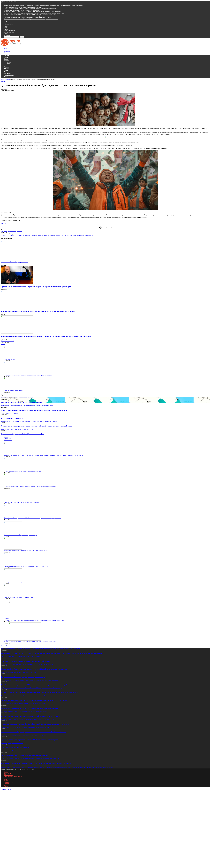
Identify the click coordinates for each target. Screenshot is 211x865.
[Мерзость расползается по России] (13, 389)
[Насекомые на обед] (13, 358)
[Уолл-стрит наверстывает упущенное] (13, 580)
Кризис (6, 68)
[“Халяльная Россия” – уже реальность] (17, 258)
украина (100, 767)
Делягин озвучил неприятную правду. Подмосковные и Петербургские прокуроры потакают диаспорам (38, 311)
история (40, 767)
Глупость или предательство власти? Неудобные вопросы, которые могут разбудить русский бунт (36, 287)
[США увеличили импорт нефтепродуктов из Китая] (13, 596)
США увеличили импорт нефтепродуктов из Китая (18, 597)
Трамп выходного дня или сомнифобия (15, 747)
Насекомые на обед (9, 359)
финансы (104, 767)
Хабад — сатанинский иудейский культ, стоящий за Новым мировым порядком (26, 16)
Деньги (6, 67)
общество (74, 767)
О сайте (6, 772)
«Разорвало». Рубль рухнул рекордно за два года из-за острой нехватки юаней (26, 550)
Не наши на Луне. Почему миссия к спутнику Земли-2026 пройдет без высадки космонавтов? (30, 8)
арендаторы (4, 231)
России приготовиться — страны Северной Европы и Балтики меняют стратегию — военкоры (31, 19)
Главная (3, 79)
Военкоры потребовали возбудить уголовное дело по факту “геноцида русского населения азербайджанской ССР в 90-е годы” (46, 336)
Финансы (7, 72)
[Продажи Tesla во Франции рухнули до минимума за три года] (13, 501)
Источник (3, 223)
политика (83, 767)
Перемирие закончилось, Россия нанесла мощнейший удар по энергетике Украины (27, 17)
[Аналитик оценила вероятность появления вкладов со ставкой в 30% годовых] (13, 564)
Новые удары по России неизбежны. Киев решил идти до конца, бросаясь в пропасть (28, 375)
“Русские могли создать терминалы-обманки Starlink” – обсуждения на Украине (29, 740)
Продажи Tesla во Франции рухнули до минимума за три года (21, 10)
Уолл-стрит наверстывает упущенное (14, 582)
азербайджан (17, 767)
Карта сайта (7, 773)
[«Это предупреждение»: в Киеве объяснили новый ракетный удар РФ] (13, 469)
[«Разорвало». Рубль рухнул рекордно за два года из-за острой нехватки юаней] (13, 549)
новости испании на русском (65, 767)
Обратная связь (8, 775)
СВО (13, 767)
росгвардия (91, 767)
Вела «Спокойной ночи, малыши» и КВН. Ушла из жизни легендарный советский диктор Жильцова (32, 11)
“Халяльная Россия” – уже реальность (14, 262)
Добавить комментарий (7, 341)
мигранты (46, 767)
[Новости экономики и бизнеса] (11, 45)
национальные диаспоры (15, 231)
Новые (6, 437)
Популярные (7, 438)
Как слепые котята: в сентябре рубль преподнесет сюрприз (20, 535)
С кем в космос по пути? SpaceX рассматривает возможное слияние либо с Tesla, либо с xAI (33, 732)
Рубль (9, 63)
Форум (6, 77)
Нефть (6, 70)
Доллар (9, 62)
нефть (50, 767)
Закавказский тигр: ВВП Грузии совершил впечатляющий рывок (24, 755)
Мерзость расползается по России (13, 390)
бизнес (22, 767)
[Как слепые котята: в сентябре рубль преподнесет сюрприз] (13, 533)
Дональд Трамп (5, 767)
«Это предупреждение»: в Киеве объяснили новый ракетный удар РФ (23, 7)
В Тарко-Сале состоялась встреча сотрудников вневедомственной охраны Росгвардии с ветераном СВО (38, 763)
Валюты (6, 60)
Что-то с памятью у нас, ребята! (12, 418)
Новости (6, 55)
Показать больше (5, 646)
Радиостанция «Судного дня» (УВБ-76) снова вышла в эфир (22, 434)
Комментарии (8, 440)
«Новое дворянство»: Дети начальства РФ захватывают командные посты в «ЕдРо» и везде (29, 14)
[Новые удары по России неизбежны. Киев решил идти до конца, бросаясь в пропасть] (13, 373)
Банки (6, 57)
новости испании (55, 767)
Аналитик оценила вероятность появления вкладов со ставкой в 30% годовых (26, 566)
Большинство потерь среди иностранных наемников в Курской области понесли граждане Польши (36, 426)
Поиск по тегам (9, 75)
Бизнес (6, 59)
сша (96, 767)
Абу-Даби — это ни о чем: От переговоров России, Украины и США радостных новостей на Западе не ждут (34, 13)
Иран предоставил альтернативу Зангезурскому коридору (21, 402)
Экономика (7, 73)
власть (35, 767)
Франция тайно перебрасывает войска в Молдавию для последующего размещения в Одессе (34, 410)
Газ (5, 65)
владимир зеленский (29, 767)
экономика (110, 767)
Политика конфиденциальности (13, 776)
